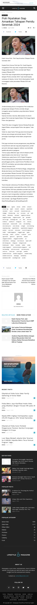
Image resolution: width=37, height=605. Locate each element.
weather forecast (7, 253)
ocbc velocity (16, 226)
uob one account (15, 249)
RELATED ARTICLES (8, 315)
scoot (29, 234)
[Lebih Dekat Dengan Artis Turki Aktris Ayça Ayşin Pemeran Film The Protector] (6, 510)
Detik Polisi (9, 12)
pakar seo (30, 594)
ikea (24, 219)
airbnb (23, 206)
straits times (6, 240)
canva (11, 211)
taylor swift (28, 240)
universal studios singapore (20, 247)
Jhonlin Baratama (22, 599)
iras (24, 221)
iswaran (29, 221)
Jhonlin (24, 594)
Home (3, 12)
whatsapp (16, 255)
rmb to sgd (5, 234)
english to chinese (25, 215)
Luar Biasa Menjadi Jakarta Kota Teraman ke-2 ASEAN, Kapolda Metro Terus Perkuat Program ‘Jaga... (17, 440)
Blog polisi (10, 594)
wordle (24, 257)
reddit (4, 232)
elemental (10, 215)
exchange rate (14, 219)
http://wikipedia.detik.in (18, 306)
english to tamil (17, 217)
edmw (4, 215)
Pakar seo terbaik (20, 596)
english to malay (7, 217)
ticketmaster (6, 245)
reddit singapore (12, 232)
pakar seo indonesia (8, 596)
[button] (34, 8)
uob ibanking (6, 249)
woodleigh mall (16, 257)
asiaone (23, 209)
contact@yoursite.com (22, 576)
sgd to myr (19, 236)
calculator (5, 211)
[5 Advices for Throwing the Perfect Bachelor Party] (6, 493)
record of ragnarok (27, 230)
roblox (11, 234)
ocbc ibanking (26, 223)
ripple (28, 232)
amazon (29, 206)
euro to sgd (5, 219)
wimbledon (23, 255)
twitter (23, 245)
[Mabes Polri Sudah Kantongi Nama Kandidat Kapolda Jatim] (6, 470)
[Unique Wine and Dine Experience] (6, 501)
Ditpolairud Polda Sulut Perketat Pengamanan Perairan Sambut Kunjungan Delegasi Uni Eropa (17, 428)
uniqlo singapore (7, 247)
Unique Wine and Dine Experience (22, 499)
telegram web (22, 243)
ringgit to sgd (21, 232)
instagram (18, 221)
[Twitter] (23, 587)
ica (20, 219)
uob (30, 247)
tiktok (12, 245)
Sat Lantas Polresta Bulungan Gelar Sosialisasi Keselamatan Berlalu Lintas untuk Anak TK (22, 329)
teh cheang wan (7, 243)
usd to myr (12, 251)
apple (11, 209)
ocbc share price (7, 226)
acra (8, 206)
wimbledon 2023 (7, 257)
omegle (23, 226)
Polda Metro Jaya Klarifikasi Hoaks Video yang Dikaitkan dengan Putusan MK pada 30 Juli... (18, 406)
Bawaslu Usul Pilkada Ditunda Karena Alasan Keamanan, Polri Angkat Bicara (28, 281)
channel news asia (25, 211)
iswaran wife (14, 223)
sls (25, 238)
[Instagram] (18, 587)
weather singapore (18, 253)
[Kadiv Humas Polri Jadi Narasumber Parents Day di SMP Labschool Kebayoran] (6, 321)
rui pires (17, 234)
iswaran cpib (6, 223)
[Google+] (13, 587)
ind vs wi (29, 219)
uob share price (25, 249)
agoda (13, 206)
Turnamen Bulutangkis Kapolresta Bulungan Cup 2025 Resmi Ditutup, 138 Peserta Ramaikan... (22, 461)
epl (23, 217)
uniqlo (28, 245)
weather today (28, 253)
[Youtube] (28, 587)
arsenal (17, 209)
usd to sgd (19, 251)
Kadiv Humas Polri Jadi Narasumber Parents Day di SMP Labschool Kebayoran (23, 321)
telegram (15, 243)
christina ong (11, 213)
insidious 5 (11, 221)
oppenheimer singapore (27, 228)
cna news (23, 213)
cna (18, 213)
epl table (28, 217)
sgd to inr (12, 236)
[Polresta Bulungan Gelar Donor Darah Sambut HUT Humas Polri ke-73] (6, 479)
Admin (5, 27)
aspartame (29, 209)
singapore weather (18, 238)
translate (18, 245)
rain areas (17, 230)
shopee (26, 236)
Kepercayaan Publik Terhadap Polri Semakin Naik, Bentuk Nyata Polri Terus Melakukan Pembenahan (9, 282)
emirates (17, 215)
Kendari (22, 598)
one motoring (30, 226)
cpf (28, 213)
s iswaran (23, 234)
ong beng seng (6, 228)
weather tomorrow (7, 255)
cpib (32, 213)
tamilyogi (13, 240)
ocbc (20, 223)
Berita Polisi (29, 596)
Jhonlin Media (13, 599)
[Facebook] (9, 587)
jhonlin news (18, 594)
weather (26, 251)
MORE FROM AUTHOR (24, 315)
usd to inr (5, 251)
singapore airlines (7, 238)
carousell (16, 211)
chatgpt (4, 213)
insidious (5, 221)
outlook (4, 230)
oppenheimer (15, 228)
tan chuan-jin (20, 240)
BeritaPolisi (7, 598)
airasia (18, 206)
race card (10, 230)
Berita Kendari (15, 598)
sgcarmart (5, 236)
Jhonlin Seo (29, 598)
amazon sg (5, 209)
